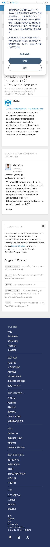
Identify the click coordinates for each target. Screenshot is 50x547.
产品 (10, 331)
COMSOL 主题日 (15, 438)
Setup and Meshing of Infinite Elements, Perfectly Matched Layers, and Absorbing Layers (23, 293)
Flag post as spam (35, 109)
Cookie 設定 (25, 53)
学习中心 (12, 398)
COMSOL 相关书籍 (16, 381)
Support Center (18, 246)
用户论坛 (12, 407)
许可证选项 (13, 341)
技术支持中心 (14, 459)
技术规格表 (13, 336)
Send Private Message (16, 109)
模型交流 (12, 411)
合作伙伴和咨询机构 (17, 473)
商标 (9, 521)
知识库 (11, 469)
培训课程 (12, 402)
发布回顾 (12, 350)
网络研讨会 (13, 433)
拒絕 (25, 68)
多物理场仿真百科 (16, 421)
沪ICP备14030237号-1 (16, 527)
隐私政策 (11, 519)
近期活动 (12, 442)
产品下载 (12, 482)
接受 (25, 61)
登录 (9, 516)
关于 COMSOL (14, 495)
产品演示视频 (14, 367)
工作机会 (12, 499)
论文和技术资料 (15, 376)
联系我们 (12, 509)
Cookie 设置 (13, 524)
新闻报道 (12, 504)
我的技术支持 (14, 464)
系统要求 (12, 345)
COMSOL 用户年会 (16, 447)
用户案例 (12, 371)
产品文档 (12, 478)
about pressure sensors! (24, 284)
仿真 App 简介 (14, 385)
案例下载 (12, 362)
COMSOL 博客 (14, 416)
